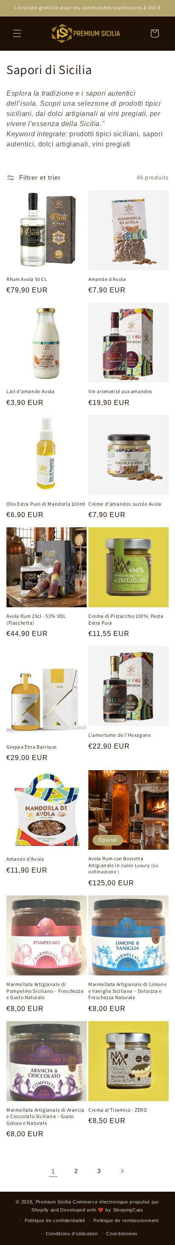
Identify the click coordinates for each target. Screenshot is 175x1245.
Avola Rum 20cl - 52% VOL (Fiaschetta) (36, 619)
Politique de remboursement (125, 1220)
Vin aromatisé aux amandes (120, 391)
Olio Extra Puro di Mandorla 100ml (45, 504)
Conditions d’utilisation (72, 1233)
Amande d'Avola (107, 279)
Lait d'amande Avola (30, 391)
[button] (17, 33)
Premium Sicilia (53, 1201)
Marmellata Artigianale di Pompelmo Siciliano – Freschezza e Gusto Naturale (45, 990)
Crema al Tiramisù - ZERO (117, 1110)
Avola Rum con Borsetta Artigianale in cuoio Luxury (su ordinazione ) (123, 865)
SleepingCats (128, 1209)
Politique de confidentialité (55, 1220)
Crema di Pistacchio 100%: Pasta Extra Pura (126, 619)
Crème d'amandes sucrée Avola (124, 504)
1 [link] (53, 1171)
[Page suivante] (122, 1171)
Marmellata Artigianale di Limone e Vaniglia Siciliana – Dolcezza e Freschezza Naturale (127, 990)
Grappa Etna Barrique (31, 747)
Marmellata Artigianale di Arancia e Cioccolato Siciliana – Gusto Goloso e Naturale (45, 1116)
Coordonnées (122, 1233)
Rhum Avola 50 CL (27, 279)
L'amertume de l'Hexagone (119, 735)
